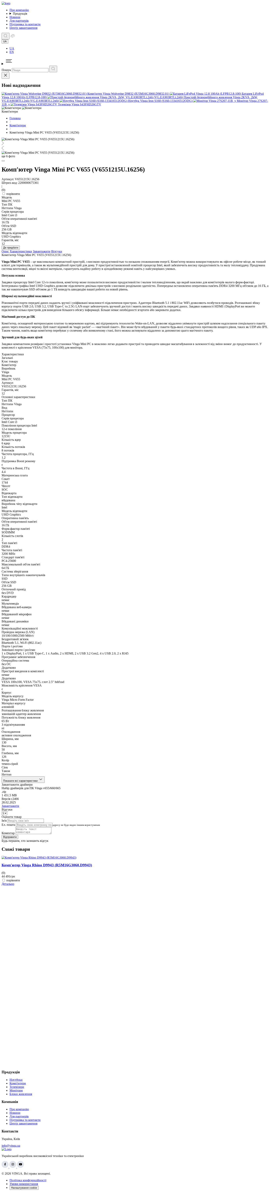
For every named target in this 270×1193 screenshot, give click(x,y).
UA (11, 48)
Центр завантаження (23, 27)
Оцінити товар (12, 816)
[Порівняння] (12, 37)
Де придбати (10, 247)
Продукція (20, 13)
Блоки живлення (20, 1094)
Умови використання (23, 1183)
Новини (14, 17)
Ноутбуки (16, 1079)
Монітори (16, 1090)
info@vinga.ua (11, 1145)
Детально (8, 884)
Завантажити (41, 251)
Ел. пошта (8, 824)
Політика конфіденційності (27, 1180)
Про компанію (19, 10)
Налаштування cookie (24, 1187)
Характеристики (21, 251)
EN (11, 52)
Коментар (8, 833)
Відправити (10, 836)
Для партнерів (19, 20)
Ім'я (4, 820)
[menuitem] (138, 48)
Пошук (6, 70)
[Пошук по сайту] (5, 36)
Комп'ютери (17, 1083)
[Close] (5, 75)
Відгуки (56, 251)
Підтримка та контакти (25, 24)
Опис (5, 251)
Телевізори (16, 1087)
